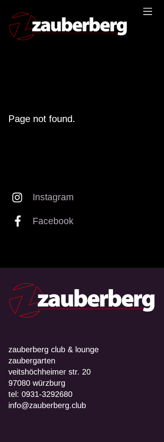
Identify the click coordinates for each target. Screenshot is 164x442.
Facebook (52, 221)
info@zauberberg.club (47, 405)
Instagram (52, 197)
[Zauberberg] (68, 37)
